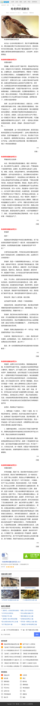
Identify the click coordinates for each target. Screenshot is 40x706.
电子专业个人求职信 (29, 644)
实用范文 (34, 2)
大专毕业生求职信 (7, 613)
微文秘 (17, 704)
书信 (29, 2)
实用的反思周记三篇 (27, 619)
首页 (12, 2)
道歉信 (19, 5)
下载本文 (31, 12)
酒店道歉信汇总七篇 (27, 616)
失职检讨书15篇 (7, 616)
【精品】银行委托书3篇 (11, 663)
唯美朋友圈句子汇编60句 (11, 660)
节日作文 (6, 688)
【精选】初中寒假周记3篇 (29, 624)
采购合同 (6, 675)
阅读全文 (25, 12)
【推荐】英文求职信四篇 (9, 619)
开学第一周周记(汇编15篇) (29, 621)
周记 (24, 678)
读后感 (6, 678)
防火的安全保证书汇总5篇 (10, 621)
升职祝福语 (7, 694)
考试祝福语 (26, 688)
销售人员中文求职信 (27, 610)
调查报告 (6, 681)
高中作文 (6, 684)
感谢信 (25, 694)
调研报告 (25, 684)
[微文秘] (4, 2)
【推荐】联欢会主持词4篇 (12, 657)
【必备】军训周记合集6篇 (12, 647)
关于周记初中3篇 (7, 624)
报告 (21, 2)
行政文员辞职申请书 (29, 647)
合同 (25, 2)
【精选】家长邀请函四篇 (30, 653)
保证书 (6, 697)
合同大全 (6, 691)
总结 (16, 2)
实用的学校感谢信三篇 (30, 657)
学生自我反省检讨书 (27, 613)
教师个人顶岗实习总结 (30, 663)
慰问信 (25, 681)
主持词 (25, 675)
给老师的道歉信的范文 (30, 650)
